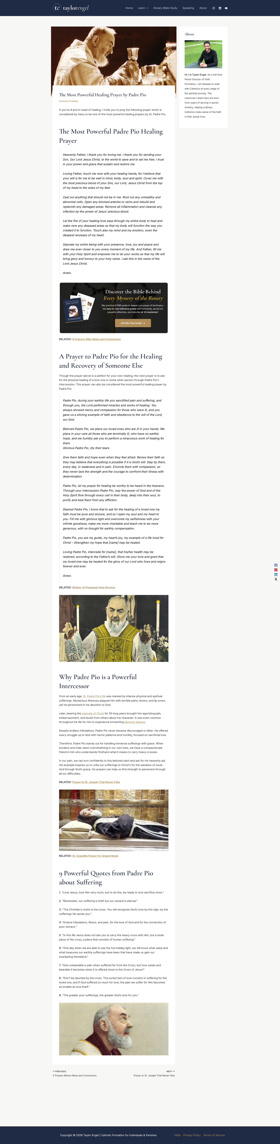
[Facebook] (275, 565)
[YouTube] (226, 8)
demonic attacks (135, 722)
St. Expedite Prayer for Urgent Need (95, 855)
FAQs (177, 1135)
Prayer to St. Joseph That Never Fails (96, 782)
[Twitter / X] (275, 579)
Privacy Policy (192, 1135)
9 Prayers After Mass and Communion (96, 339)
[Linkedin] (220, 8)
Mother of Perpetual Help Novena (93, 587)
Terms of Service (214, 1135)
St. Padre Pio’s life (94, 696)
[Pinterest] (275, 569)
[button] (146, 8)
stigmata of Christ (93, 713)
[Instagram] (213, 8)
